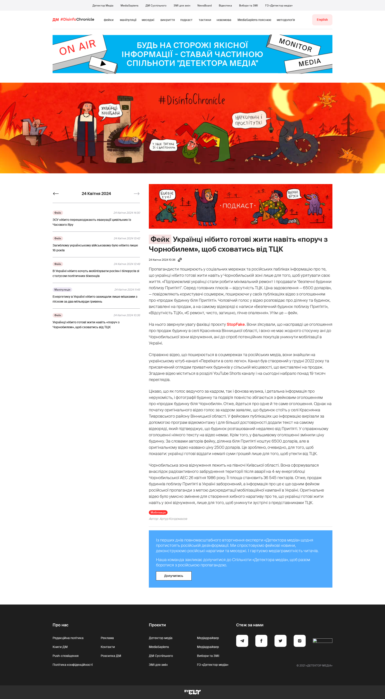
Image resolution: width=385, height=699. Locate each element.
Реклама (107, 638)
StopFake (236, 324)
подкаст (186, 20)
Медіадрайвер (208, 638)
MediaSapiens (129, 5)
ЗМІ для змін (182, 5)
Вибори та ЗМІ (248, 5)
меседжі (148, 20)
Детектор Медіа (102, 5)
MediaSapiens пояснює (254, 20)
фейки (109, 20)
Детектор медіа (160, 638)
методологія (286, 20)
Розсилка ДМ (111, 656)
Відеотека (225, 5)
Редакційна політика (68, 638)
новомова (224, 20)
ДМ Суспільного (155, 5)
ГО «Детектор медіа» (279, 5)
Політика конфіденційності (73, 665)
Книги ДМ (60, 647)
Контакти (108, 647)
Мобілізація (158, 512)
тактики (205, 20)
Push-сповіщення (66, 656)
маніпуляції (128, 20)
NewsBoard (204, 5)
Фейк (160, 239)
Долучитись (173, 576)
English (322, 20)
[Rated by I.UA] (322, 641)
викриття (167, 20)
